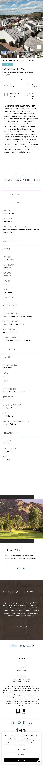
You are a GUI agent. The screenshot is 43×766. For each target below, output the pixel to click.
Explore (21, 568)
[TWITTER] (30, 723)
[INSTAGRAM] (19, 723)
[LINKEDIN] (24, 723)
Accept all (21, 760)
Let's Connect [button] (21, 627)
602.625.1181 (21, 661)
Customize (21, 754)
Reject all (21, 749)
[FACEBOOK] (13, 723)
